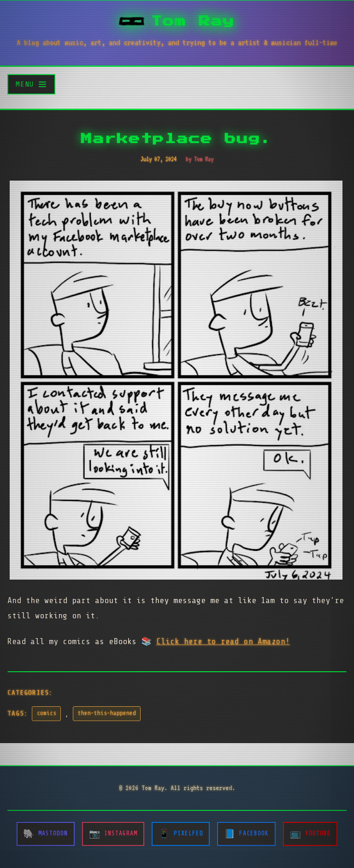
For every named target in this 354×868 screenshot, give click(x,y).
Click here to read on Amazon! (223, 641)
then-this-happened (107, 713)
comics (46, 713)
